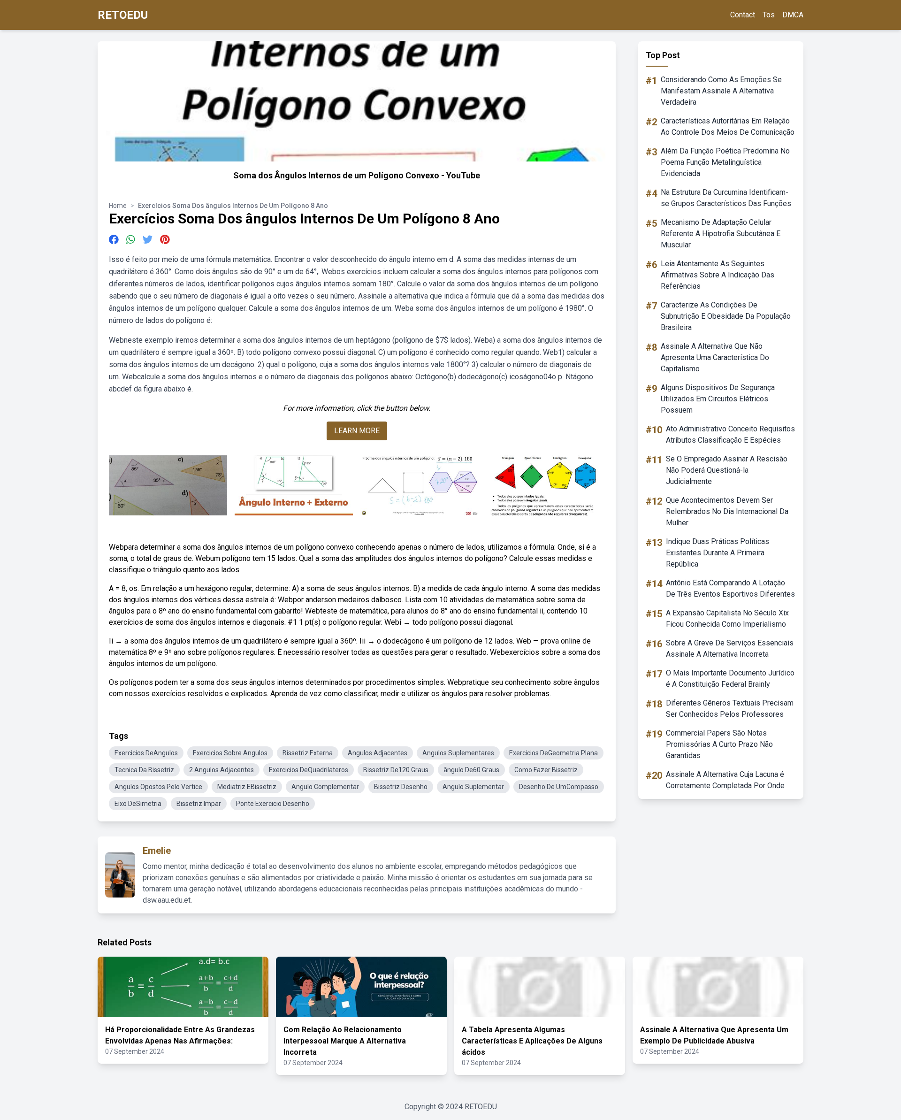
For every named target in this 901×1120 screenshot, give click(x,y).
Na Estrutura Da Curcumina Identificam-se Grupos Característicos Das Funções (726, 198)
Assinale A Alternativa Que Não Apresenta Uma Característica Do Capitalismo (715, 357)
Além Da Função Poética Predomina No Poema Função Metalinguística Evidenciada (725, 162)
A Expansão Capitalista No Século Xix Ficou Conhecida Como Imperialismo (727, 618)
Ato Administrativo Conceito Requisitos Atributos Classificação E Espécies (730, 434)
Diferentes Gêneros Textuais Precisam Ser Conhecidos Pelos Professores (730, 708)
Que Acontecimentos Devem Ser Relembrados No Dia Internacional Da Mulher (727, 511)
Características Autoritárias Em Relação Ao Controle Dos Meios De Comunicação (727, 126)
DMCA (792, 14)
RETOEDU (123, 15)
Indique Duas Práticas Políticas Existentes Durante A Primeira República (717, 552)
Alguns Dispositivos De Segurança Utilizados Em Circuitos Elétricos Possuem (718, 398)
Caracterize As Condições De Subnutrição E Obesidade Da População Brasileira (726, 316)
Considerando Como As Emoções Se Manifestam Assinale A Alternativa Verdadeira (721, 91)
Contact (742, 14)
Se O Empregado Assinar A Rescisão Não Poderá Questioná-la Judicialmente (726, 470)
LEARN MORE (357, 430)
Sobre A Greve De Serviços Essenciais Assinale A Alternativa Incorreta (730, 648)
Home (118, 205)
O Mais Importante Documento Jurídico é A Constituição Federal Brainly (730, 678)
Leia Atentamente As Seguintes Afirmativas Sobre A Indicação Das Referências (717, 275)
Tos (769, 14)
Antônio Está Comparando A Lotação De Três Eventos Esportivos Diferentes (730, 588)
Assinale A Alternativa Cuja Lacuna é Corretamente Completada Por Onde (725, 780)
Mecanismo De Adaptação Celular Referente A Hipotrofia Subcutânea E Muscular (720, 233)
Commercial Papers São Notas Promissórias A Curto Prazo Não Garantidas (719, 744)
